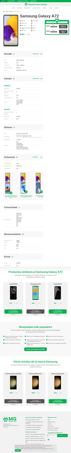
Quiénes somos (51, 421)
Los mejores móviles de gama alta (34, 425)
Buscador (19, 7)
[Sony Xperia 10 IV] (35, 293)
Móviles (4, 1)
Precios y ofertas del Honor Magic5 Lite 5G (35, 441)
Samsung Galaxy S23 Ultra (13, 374)
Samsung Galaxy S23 (57, 374)
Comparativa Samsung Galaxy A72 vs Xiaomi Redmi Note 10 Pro (11, 196)
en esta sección (50, 448)
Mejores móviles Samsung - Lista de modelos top (35, 344)
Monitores (34, 1)
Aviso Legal (50, 426)
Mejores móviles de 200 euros (12, 343)
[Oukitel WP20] (13, 293)
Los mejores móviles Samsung (33, 427)
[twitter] (48, 440)
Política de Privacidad (53, 428)
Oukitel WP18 (58, 284)
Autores (50, 424)
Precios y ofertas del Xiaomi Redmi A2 (35, 438)
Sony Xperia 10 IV (35, 284)
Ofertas (50, 7)
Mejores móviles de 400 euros (55, 336)
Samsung (11, 11)
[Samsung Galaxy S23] (58, 382)
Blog (49, 419)
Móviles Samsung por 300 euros (13, 339)
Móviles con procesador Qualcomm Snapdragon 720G (32, 137)
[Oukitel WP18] (58, 293)
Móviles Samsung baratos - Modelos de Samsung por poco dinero (35, 340)
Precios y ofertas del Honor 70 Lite (34, 436)
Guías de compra (36, 7)
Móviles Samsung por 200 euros (56, 339)
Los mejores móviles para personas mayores (34, 422)
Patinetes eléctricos (23, 1)
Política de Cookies (52, 430)
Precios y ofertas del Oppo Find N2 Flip (35, 434)
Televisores (12, 1)
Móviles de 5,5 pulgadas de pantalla (57, 343)
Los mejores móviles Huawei (32, 429)
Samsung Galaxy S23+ (35, 374)
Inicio (13, 7)
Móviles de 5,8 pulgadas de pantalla (35, 336)
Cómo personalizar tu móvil (32, 419)
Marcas (44, 7)
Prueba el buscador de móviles (35, 349)
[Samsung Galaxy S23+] (35, 382)
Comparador (27, 7)
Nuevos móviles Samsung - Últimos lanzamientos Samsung (14, 337)
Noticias (57, 7)
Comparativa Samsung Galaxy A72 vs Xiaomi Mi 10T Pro (26, 196)
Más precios (13, 314)
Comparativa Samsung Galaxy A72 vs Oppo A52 (41, 196)
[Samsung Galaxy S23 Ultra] (13, 382)
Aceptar (18, 450)
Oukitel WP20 (13, 284)
